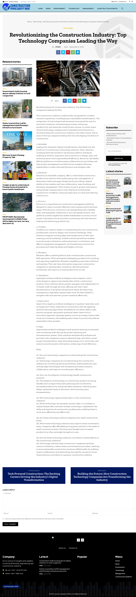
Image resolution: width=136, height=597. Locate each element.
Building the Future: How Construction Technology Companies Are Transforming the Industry (102, 476)
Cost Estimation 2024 (11, 586)
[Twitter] (63, 52)
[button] (122, 8)
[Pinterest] (68, 52)
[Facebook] (129, 1)
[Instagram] (132, 1)
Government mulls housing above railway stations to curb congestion (16, 93)
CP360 (58, 47)
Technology (37, 22)
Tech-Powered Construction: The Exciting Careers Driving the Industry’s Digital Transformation (34, 476)
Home (29, 22)
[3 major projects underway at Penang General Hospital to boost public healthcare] (17, 170)
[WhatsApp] (73, 52)
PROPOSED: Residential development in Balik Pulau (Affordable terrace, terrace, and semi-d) (16, 220)
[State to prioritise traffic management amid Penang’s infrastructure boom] (17, 108)
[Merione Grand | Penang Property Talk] (17, 140)
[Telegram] (78, 52)
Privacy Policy (114, 165)
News (4, 88)
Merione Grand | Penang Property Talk (13, 156)
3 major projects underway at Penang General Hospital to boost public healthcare (16, 187)
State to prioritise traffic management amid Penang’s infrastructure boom (15, 125)
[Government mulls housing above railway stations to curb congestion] (17, 76)
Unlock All (118, 158)
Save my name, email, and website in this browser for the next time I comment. (34, 519)
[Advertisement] (118, 92)
